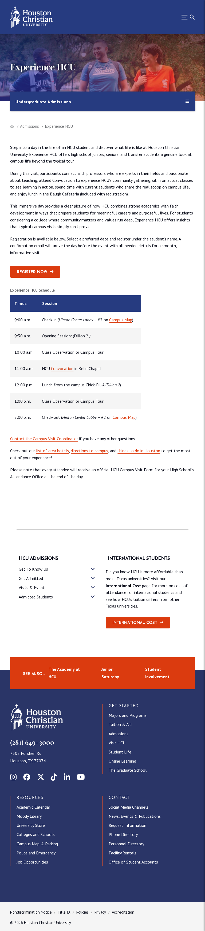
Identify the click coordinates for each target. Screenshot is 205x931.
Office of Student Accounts (133, 862)
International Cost (134, 623)
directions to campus (89, 450)
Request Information (127, 825)
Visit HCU (117, 742)
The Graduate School (128, 770)
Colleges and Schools (36, 834)
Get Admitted (31, 578)
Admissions (29, 126)
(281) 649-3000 (32, 742)
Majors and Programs (128, 715)
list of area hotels (52, 450)
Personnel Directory (126, 843)
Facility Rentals (122, 852)
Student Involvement (157, 673)
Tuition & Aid (120, 724)
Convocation (62, 368)
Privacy (100, 912)
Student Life (120, 752)
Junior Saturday (110, 673)
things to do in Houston (138, 450)
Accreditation (123, 912)
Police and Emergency (36, 852)
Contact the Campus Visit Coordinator (44, 438)
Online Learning (122, 761)
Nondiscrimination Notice (31, 912)
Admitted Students (36, 597)
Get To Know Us (33, 569)
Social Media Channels (128, 807)
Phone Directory (123, 834)
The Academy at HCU (64, 673)
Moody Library (29, 816)
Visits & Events (32, 587)
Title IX (64, 912)
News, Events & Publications (135, 816)
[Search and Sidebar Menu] (186, 17)
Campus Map (120, 319)
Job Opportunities (32, 862)
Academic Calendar (33, 807)
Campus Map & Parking (37, 843)
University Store (31, 825)
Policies (82, 912)
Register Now (32, 272)
